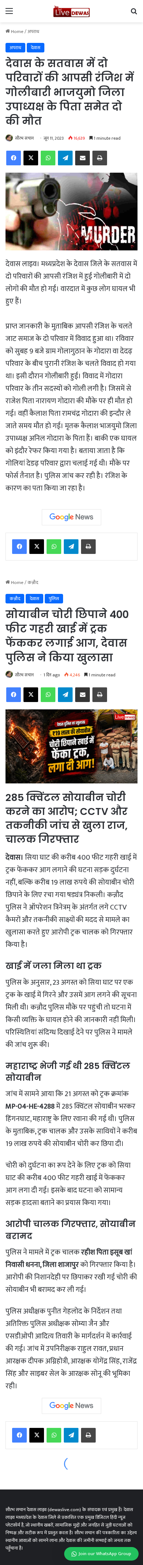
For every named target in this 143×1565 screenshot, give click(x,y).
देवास (35, 48)
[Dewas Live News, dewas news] (71, 11)
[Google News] (71, 517)
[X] (36, 546)
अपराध (33, 31)
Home (16, 31)
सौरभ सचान (24, 138)
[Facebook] (19, 546)
